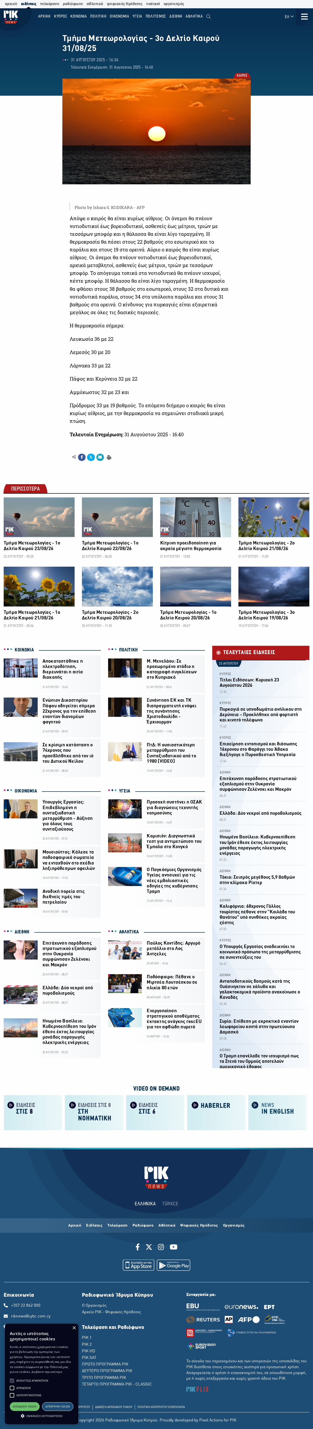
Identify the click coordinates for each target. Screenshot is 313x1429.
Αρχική (74, 1225)
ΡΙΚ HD (88, 1351)
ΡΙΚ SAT (89, 1358)
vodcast (153, 4)
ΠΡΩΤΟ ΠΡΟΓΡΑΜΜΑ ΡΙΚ (105, 1364)
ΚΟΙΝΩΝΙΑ (24, 650)
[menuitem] (208, 16)
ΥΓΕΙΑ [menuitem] (137, 16)
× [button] (74, 1328)
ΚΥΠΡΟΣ (225, 674)
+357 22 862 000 (25, 1306)
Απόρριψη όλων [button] (57, 1406)
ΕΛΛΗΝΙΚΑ (145, 1204)
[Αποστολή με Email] (100, 457)
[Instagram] (161, 1247)
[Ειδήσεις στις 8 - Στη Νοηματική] (94, 1112)
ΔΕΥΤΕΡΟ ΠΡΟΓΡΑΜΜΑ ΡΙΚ (107, 1371)
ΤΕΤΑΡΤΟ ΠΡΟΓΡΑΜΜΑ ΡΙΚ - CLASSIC (117, 1385)
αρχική (11, 4)
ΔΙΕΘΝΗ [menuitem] (175, 16)
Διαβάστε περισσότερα (47, 1372)
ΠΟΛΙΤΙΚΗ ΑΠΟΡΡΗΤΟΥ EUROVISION (161, 1407)
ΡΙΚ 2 (87, 1345)
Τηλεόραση (117, 1225)
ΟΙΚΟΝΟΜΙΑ (26, 791)
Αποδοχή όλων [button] (24, 1406)
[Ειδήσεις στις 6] (155, 1112)
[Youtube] (173, 1247)
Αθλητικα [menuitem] (194, 16)
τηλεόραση (49, 4)
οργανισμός (174, 4)
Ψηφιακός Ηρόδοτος (199, 1225)
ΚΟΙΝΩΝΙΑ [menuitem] (78, 16)
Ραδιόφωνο (143, 1225)
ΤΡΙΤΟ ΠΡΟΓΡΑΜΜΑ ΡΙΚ (104, 1378)
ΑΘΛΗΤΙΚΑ (129, 932)
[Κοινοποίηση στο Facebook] (82, 457)
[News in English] (277, 1112)
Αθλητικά (166, 1225)
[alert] (41, 1374)
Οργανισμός (234, 1225)
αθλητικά (95, 4)
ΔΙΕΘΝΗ (22, 932)
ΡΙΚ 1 (87, 1338)
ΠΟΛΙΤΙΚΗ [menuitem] (98, 16)
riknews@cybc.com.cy (31, 1316)
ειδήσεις (28, 4)
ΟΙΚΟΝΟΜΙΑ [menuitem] (119, 16)
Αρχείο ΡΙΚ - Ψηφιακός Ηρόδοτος (111, 1312)
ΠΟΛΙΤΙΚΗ (128, 650)
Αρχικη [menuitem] (44, 16)
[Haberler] (216, 1112)
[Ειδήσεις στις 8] (33, 1112)
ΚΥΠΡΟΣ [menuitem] (60, 16)
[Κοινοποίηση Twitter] (91, 457)
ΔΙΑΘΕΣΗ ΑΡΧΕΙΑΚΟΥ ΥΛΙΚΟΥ (113, 1407)
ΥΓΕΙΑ (125, 791)
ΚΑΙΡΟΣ (241, 76)
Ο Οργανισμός (94, 1306)
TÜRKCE (170, 1204)
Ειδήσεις (94, 1225)
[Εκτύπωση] (108, 457)
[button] (12, 1381)
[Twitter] (149, 1247)
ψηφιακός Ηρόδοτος (125, 4)
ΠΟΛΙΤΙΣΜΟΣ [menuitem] (156, 16)
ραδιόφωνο (73, 4)
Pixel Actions (211, 1420)
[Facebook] (139, 1247)
